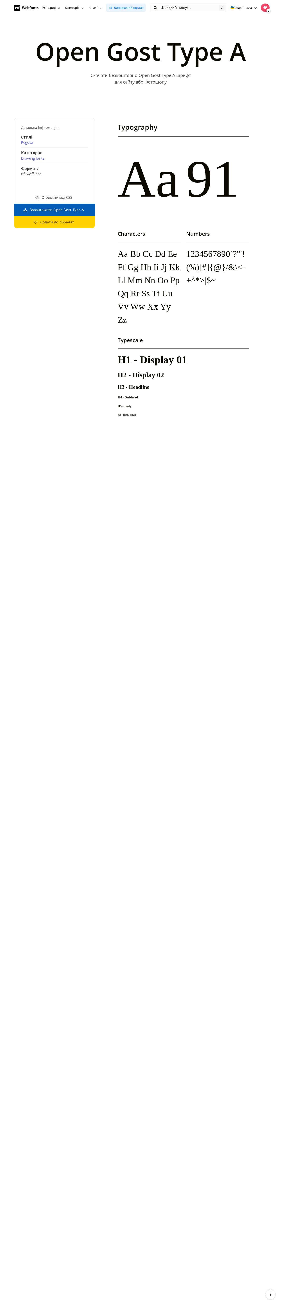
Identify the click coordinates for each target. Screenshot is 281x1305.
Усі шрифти (51, 7)
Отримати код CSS (56, 197)
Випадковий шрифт (129, 7)
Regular (27, 142)
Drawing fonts (32, 158)
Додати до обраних (57, 222)
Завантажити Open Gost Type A (57, 210)
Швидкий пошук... (175, 7)
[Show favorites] (265, 8)
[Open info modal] (270, 1294)
